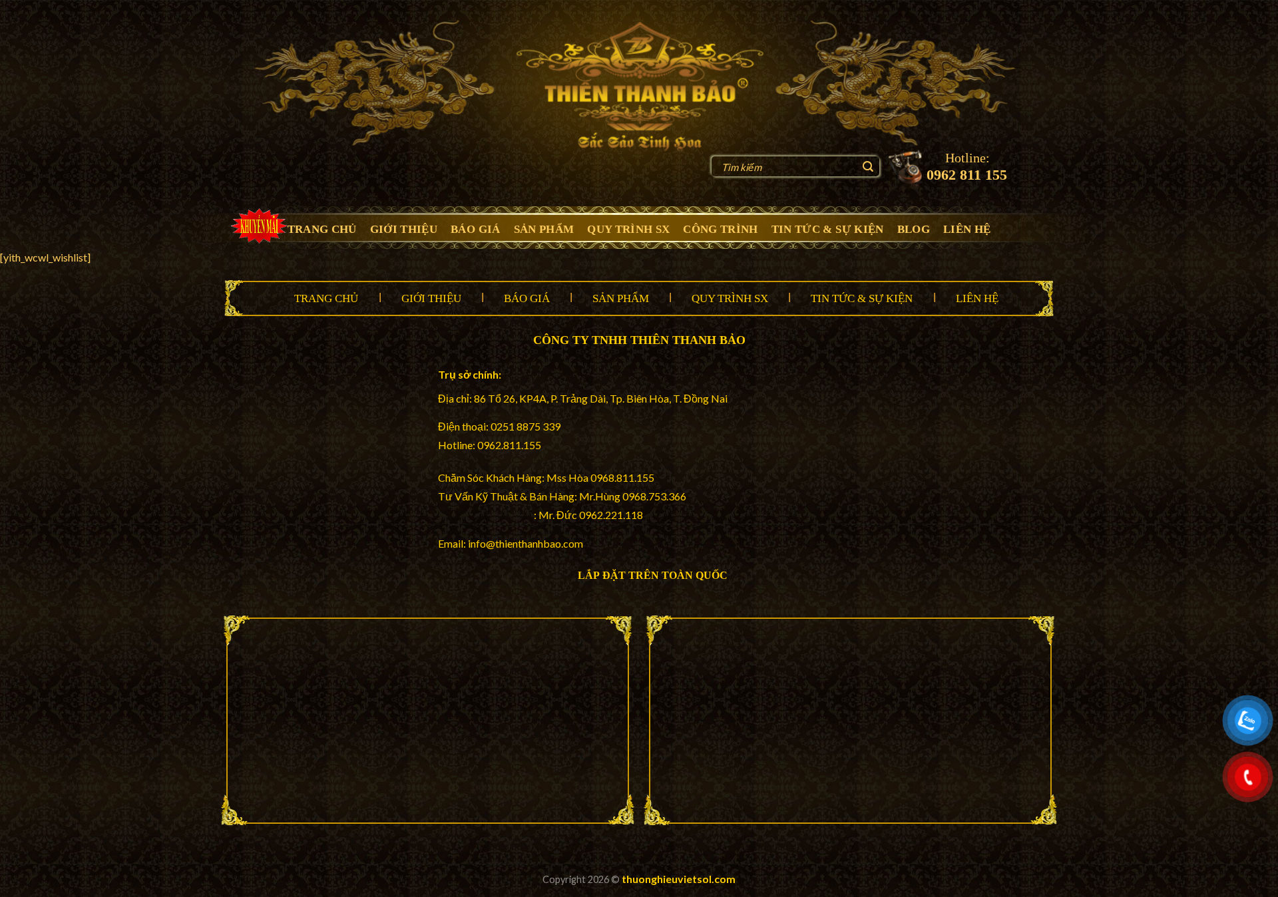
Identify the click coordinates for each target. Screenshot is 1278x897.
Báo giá (527, 298)
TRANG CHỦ (322, 229)
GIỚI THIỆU (403, 229)
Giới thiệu (431, 298)
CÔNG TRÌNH (720, 229)
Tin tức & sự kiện (862, 298)
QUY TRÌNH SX (628, 229)
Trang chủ (326, 298)
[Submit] (868, 167)
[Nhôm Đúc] (639, 86)
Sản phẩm (544, 229)
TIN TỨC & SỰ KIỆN (827, 229)
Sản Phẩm (620, 298)
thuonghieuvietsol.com (679, 878)
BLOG (913, 229)
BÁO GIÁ (475, 229)
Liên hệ (977, 298)
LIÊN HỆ (966, 229)
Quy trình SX (730, 298)
